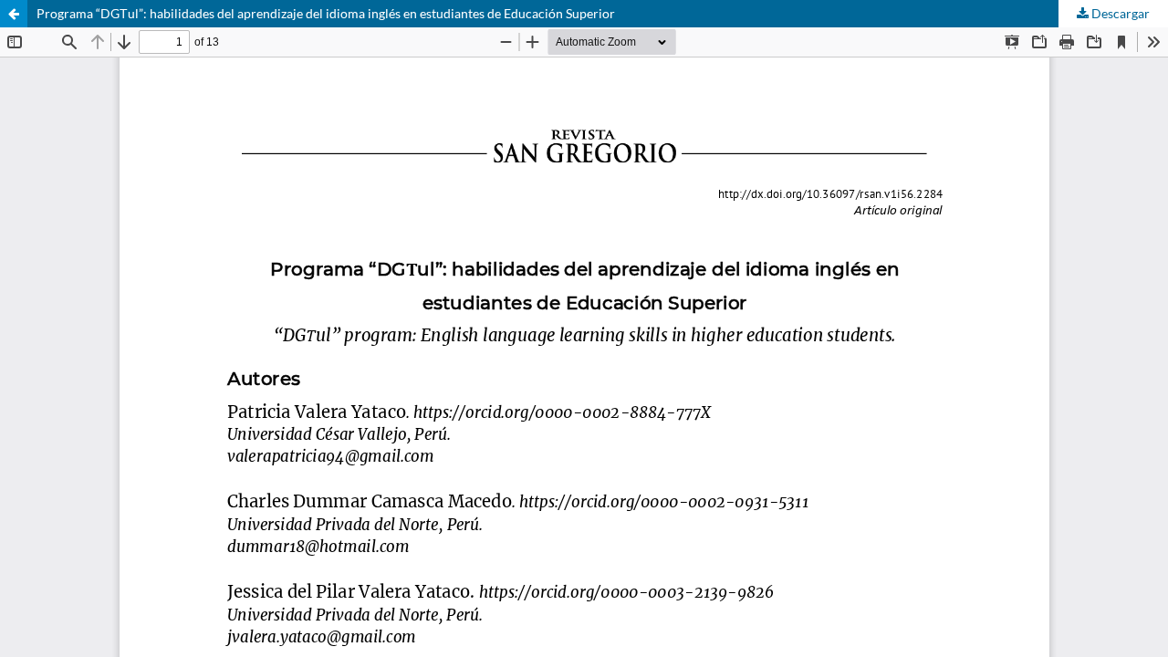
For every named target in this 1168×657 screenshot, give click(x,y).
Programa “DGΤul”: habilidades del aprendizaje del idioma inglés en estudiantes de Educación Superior (325, 13)
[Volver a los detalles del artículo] (13, 13)
